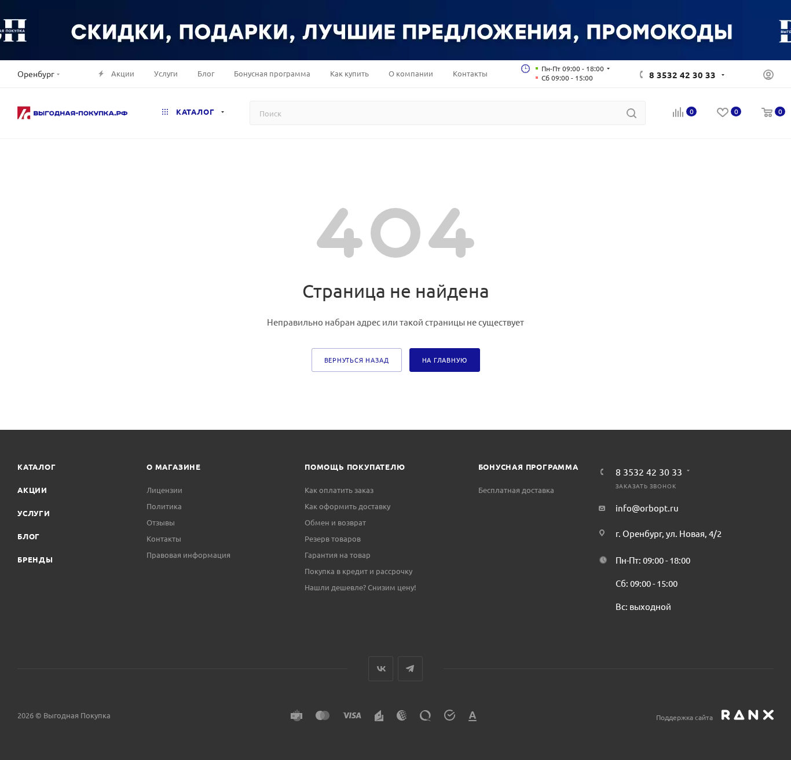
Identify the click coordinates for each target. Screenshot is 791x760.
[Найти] (631, 113)
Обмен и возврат (335, 522)
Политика (164, 506)
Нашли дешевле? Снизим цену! (360, 587)
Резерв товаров (333, 538)
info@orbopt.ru (647, 507)
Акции (32, 490)
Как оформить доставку (347, 506)
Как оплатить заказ (339, 490)
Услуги (33, 513)
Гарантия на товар (338, 555)
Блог (28, 536)
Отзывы (161, 522)
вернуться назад (356, 359)
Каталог (36, 467)
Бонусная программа (528, 467)
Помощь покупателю (355, 467)
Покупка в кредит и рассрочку (358, 571)
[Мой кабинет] (768, 76)
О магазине (174, 467)
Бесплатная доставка (516, 490)
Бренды (35, 559)
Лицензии (164, 490)
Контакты (164, 538)
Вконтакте (380, 668)
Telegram (410, 668)
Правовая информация (188, 555)
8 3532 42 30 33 (682, 75)
